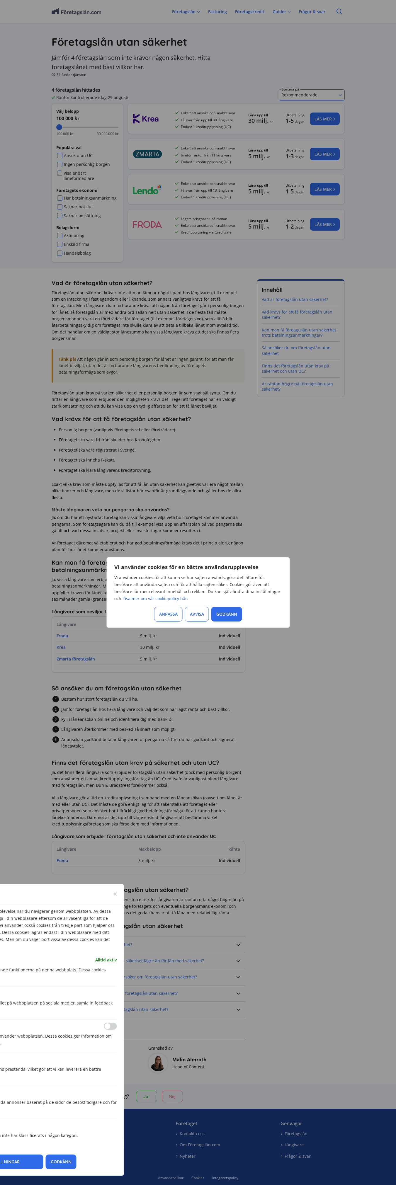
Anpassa (168, 614)
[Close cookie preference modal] (115, 894)
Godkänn (226, 614)
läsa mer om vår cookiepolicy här (155, 598)
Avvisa (197, 614)
